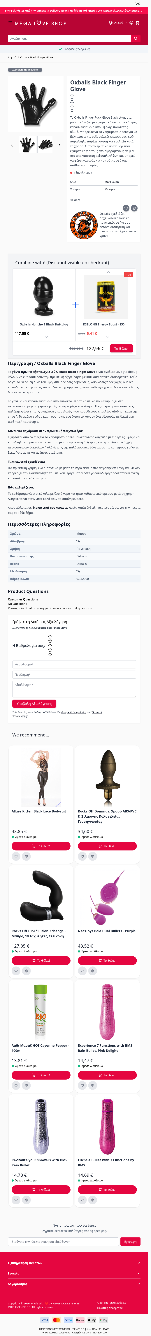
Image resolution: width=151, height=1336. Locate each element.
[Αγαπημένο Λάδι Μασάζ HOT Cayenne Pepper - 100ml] (16, 1085)
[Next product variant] (47, 338)
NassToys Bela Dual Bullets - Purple (107, 931)
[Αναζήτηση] (136, 38)
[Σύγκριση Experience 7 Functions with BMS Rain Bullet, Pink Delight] (92, 1085)
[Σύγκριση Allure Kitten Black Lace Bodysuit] (26, 856)
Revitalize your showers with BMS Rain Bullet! (39, 1162)
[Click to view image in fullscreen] (36, 104)
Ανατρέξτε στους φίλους (25, 69)
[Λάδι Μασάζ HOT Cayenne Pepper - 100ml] (41, 1012)
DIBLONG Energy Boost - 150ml (105, 324)
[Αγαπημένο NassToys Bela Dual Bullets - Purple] (82, 970)
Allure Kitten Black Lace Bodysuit (39, 811)
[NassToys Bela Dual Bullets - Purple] (107, 897)
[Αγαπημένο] (126, 208)
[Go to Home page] (40, 23)
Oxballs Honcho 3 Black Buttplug (44, 324)
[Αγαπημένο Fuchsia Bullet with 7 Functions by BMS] (82, 1200)
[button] (74, 1263)
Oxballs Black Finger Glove (36, 57)
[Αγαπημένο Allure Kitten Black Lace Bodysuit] (16, 856)
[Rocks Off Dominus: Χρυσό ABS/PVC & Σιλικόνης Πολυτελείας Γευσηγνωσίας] (107, 777)
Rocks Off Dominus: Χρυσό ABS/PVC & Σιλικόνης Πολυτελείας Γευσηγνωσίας (107, 816)
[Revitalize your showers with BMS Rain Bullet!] (41, 1126)
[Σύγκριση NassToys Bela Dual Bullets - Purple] (92, 970)
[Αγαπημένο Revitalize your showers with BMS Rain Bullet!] (16, 1200)
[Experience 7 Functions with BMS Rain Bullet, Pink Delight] (107, 1012)
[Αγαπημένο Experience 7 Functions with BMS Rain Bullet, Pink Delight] (82, 1085)
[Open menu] (10, 23)
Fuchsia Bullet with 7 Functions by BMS (106, 1162)
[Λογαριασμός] (131, 23)
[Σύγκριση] (134, 208)
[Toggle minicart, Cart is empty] (138, 23)
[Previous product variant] (47, 272)
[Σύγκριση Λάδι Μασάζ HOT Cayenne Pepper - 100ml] (26, 1085)
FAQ (138, 4)
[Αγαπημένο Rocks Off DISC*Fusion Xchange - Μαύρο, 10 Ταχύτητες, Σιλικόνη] (16, 970)
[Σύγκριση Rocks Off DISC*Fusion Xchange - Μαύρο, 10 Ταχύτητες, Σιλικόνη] (26, 970)
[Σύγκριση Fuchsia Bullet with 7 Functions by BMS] (92, 1200)
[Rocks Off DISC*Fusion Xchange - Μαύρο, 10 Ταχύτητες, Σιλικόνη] (41, 897)
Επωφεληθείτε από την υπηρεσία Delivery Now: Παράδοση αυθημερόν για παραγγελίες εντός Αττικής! (72, 10)
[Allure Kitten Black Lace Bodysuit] (41, 777)
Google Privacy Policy (73, 712)
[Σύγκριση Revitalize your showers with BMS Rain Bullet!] (26, 1200)
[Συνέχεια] (59, 145)
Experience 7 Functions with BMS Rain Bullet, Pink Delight (105, 1048)
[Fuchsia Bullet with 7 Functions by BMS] (107, 1126)
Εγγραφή (130, 1242)
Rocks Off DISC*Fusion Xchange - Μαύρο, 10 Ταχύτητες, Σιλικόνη (39, 933)
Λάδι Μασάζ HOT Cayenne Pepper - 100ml (40, 1048)
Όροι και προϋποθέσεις (111, 1302)
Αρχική (12, 57)
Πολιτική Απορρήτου (110, 1308)
